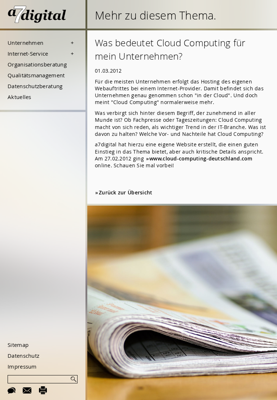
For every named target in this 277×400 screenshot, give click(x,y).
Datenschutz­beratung (35, 86)
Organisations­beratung (37, 64)
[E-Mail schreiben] (27, 390)
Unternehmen (25, 42)
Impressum (22, 366)
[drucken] (43, 390)
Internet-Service (28, 53)
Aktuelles (19, 96)
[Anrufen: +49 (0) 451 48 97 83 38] (12, 390)
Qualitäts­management (36, 75)
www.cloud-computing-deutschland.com (200, 158)
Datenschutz (23, 355)
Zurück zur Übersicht (125, 192)
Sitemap (18, 344)
